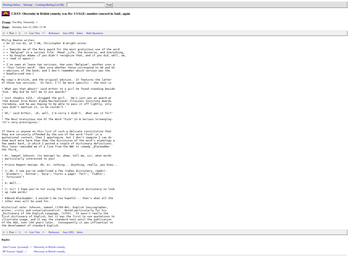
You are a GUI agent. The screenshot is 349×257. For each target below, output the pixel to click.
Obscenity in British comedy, (49, 246)
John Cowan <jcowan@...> (17, 246)
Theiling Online (11, 4)
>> (43, 33)
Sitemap (27, 4)
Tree (37, 33)
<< (26, 33)
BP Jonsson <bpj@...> (14, 251)
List (31, 33)
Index (80, 33)
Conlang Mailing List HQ (50, 4)
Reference (54, 33)
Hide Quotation (94, 33)
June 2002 (68, 33)
